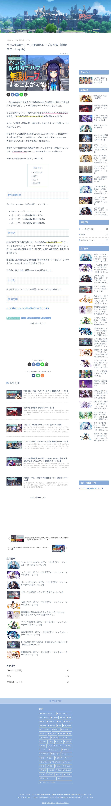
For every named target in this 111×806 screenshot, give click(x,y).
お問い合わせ (51, 803)
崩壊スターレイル (14, 318)
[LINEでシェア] (21, 94)
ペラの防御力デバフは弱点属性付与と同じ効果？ (28, 308)
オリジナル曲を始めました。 (90, 488)
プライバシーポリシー (62, 803)
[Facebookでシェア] (13, 94)
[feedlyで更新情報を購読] (38, 375)
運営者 (44, 803)
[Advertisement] (38, 340)
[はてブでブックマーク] (17, 94)
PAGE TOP (56, 701)
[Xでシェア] (8, 94)
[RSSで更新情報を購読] (42, 375)
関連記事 (36, 183)
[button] (26, 94)
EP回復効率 (38, 173)
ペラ (24, 318)
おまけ (35, 180)
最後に (35, 176)
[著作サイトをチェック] (33, 375)
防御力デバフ (46, 318)
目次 (35, 168)
